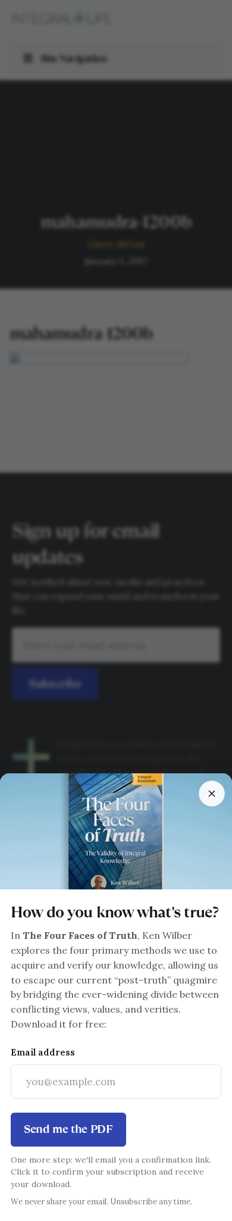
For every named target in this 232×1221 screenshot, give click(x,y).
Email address (43, 1052)
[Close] (212, 793)
